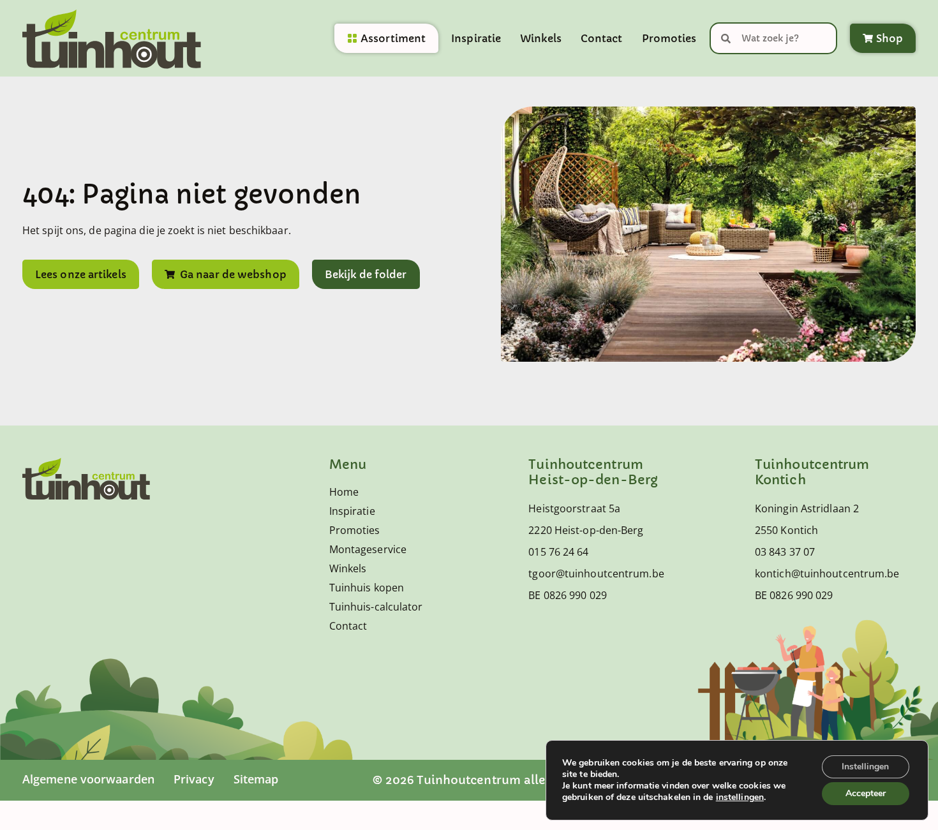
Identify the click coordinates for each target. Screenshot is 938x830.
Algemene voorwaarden (88, 779)
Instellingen (865, 766)
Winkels (541, 38)
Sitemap (256, 779)
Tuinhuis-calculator (376, 606)
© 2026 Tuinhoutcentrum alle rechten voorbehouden (530, 780)
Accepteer (865, 793)
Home (344, 491)
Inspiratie (476, 38)
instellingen (740, 797)
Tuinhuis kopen (366, 587)
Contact (602, 38)
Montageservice (367, 549)
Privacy (194, 779)
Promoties (669, 38)
